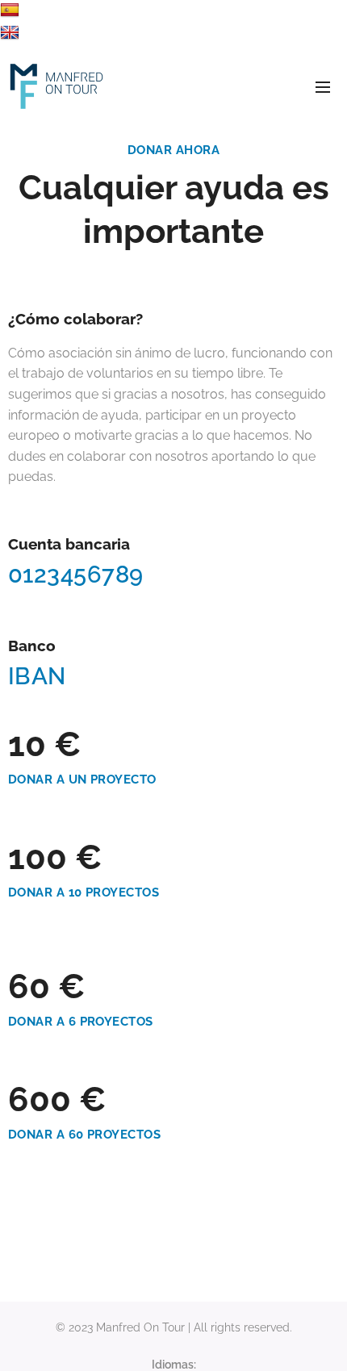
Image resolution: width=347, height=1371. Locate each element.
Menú (323, 86)
